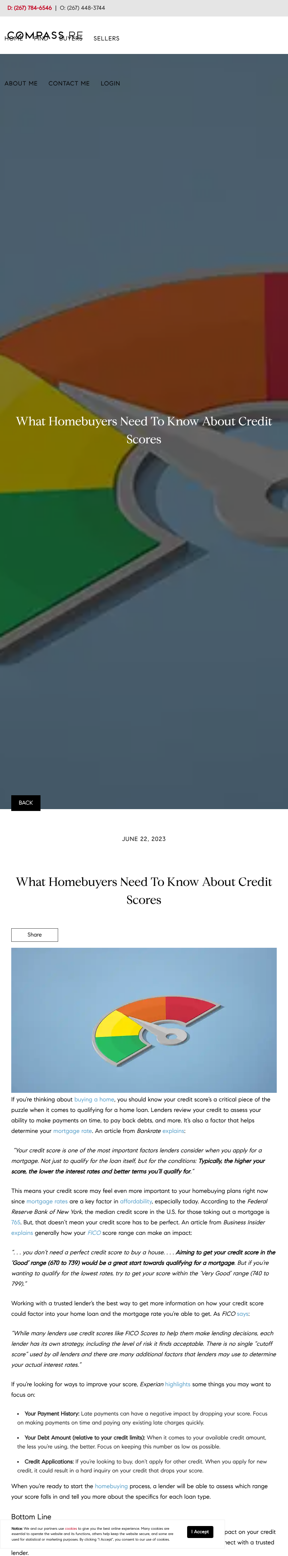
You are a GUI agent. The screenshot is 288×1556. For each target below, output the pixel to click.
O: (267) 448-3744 (82, 8)
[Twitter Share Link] (35, 955)
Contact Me (69, 83)
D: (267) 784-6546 (30, 8)
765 (15, 1222)
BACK (26, 803)
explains (173, 1131)
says (243, 1314)
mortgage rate (72, 1131)
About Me (21, 83)
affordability (136, 1201)
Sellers (107, 38)
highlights (177, 1384)
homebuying (111, 1486)
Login (110, 83)
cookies (71, 1528)
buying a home (94, 1099)
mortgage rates (47, 1201)
